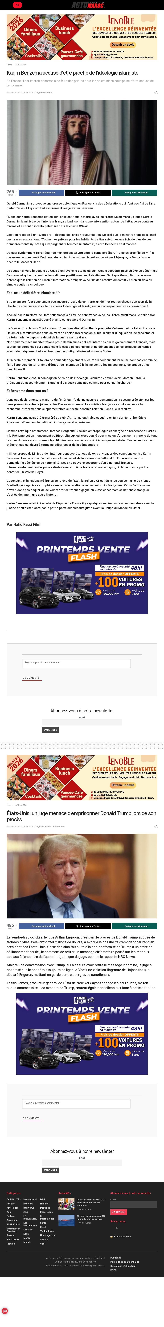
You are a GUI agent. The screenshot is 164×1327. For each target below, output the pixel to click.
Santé (43, 1223)
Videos (44, 1239)
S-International (47, 1217)
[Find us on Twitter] (116, 1228)
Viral (42, 1243)
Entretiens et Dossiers (13, 1230)
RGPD (113, 1270)
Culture (11, 1216)
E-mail (82, 717)
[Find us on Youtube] (122, 1228)
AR (17, 5)
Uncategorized (48, 1235)
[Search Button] (156, 5)
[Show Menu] (8, 5)
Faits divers (45, 826)
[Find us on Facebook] (111, 1228)
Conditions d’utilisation (122, 1266)
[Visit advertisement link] (82, 39)
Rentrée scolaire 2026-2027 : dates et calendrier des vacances (91, 1203)
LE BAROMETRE (30, 1217)
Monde (27, 1242)
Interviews (28, 1208)
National (44, 1203)
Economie (12, 1220)
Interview (28, 1203)
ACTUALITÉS (20, 65)
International (45, 92)
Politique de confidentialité (124, 1262)
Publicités (115, 1257)
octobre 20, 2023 (14, 92)
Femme (11, 1243)
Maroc (26, 1238)
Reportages (46, 1212)
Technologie (47, 1231)
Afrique (11, 1203)
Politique (45, 1208)
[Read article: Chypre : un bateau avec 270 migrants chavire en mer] (66, 1220)
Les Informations (30, 1224)
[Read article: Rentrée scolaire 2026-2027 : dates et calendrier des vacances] (66, 1204)
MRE (42, 1199)
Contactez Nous (122, 1236)
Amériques (12, 1208)
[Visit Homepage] (88, 5)
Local (26, 1234)
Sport (43, 1227)
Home (9, 65)
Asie (9, 1212)
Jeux (25, 1212)
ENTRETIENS (13, 1224)
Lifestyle (28, 1229)
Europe (10, 1235)
